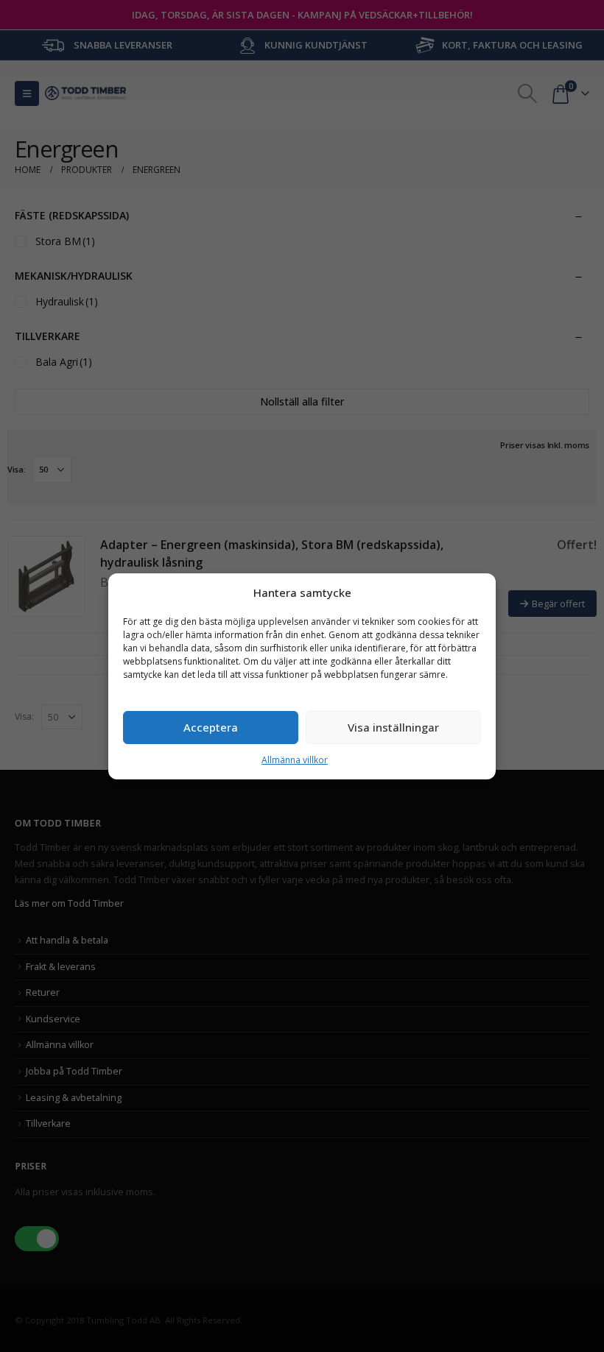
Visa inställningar (393, 727)
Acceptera (210, 727)
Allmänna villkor (294, 760)
